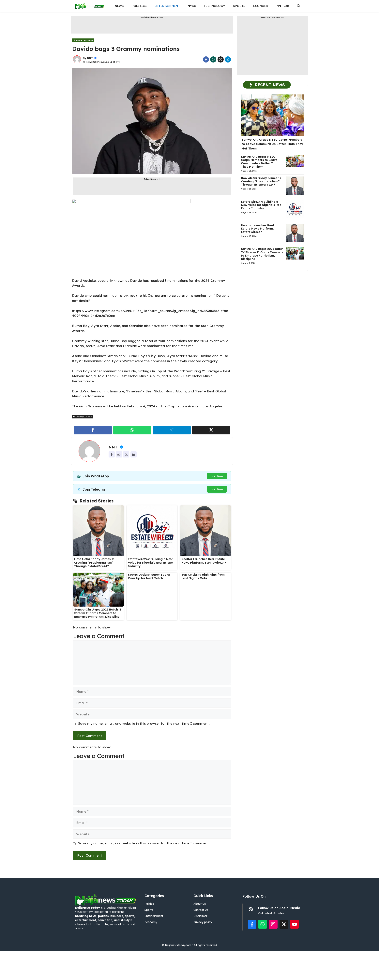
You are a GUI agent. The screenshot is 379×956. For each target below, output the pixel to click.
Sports (148, 910)
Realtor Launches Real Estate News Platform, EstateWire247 (203, 560)
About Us (199, 904)
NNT (90, 58)
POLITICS (139, 6)
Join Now (217, 476)
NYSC (192, 6)
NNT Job (283, 6)
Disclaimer (200, 916)
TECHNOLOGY (214, 6)
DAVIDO (79, 416)
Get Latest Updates (271, 913)
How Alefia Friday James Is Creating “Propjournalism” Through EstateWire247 (94, 562)
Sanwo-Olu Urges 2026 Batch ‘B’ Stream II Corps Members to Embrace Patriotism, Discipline (98, 613)
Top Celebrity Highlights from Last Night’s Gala (203, 576)
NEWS (119, 6)
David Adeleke (84, 280)
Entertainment (153, 916)
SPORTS (239, 6)
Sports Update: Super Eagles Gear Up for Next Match (149, 576)
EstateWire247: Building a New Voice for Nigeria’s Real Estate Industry (150, 562)
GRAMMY (87, 416)
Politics (149, 904)
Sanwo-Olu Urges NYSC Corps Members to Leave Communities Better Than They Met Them (272, 144)
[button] (298, 6)
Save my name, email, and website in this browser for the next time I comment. (144, 723)
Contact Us (200, 910)
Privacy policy (202, 922)
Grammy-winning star (90, 341)
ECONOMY (261, 6)
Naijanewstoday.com (178, 945)
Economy (150, 922)
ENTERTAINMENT (167, 6)
